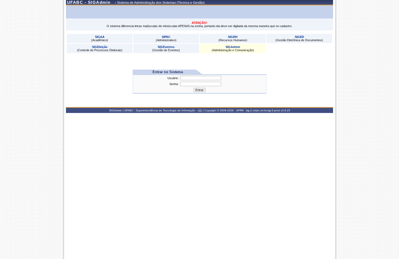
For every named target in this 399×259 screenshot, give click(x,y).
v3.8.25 (285, 110)
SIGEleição (99, 46)
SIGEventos (166, 46)
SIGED (299, 36)
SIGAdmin (233, 46)
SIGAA (99, 36)
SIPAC (166, 36)
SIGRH (232, 36)
